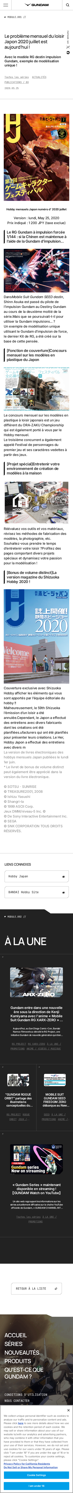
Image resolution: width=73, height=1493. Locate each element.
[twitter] (68, 47)
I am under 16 (37, 1485)
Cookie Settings (36, 1475)
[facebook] (68, 53)
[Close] (68, 1410)
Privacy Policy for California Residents (27, 1463)
